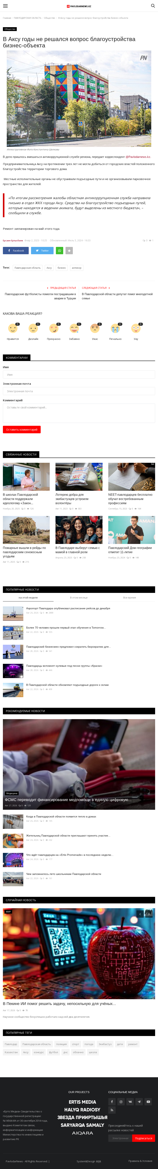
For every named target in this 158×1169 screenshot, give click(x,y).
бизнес (62, 267)
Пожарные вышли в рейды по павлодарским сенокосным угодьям (24, 552)
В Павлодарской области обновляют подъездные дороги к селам (67, 684)
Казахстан (11, 1052)
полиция (61, 1044)
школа (93, 1052)
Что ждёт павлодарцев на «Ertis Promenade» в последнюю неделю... (69, 854)
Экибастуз (105, 1044)
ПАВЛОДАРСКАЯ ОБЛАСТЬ (27, 17)
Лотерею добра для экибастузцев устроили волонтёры (71, 499)
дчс (65, 1052)
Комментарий (13, 400)
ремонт (133, 1044)
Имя (6, 367)
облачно (78, 1052)
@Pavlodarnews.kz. (138, 156)
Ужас (95, 339)
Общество (49, 17)
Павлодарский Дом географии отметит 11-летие (130, 550)
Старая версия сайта (63, 1161)
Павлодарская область (28, 267)
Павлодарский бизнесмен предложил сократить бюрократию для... (68, 646)
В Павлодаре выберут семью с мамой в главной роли (77, 550)
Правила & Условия (140, 1161)
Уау (136, 339)
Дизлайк (33, 339)
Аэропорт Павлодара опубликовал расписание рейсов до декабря (68, 608)
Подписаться (143, 1138)
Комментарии (17, 357)
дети (120, 1044)
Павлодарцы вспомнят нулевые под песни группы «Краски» (64, 665)
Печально (115, 339)
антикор (77, 267)
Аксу (49, 267)
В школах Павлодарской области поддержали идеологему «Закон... (20, 499)
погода (89, 1044)
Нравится (13, 339)
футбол (53, 1052)
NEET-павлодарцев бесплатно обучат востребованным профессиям (130, 499)
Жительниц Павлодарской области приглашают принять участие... (68, 835)
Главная (7, 17)
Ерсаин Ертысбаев (13, 240)
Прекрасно (54, 339)
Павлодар (11, 1044)
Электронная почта (17, 383)
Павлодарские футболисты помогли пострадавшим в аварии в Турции (40, 296)
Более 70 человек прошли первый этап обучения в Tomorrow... (66, 627)
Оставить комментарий (21, 429)
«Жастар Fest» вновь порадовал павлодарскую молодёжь (55, 1004)
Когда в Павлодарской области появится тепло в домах (61, 816)
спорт (75, 1044)
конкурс (39, 1052)
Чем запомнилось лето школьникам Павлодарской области (63, 873)
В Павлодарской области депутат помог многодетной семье (117, 296)
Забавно (74, 339)
